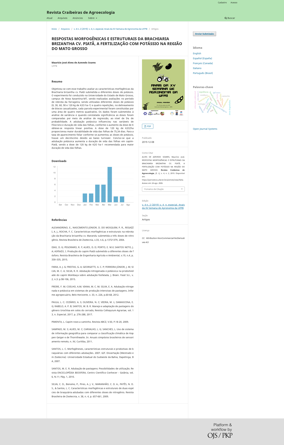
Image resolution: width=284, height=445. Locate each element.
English (197, 53)
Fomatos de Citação (154, 189)
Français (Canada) (203, 63)
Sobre (91, 18)
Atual (49, 18)
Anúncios (78, 18)
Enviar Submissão (204, 33)
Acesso (234, 2)
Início (54, 28)
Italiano (197, 68)
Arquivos (62, 18)
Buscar (231, 18)
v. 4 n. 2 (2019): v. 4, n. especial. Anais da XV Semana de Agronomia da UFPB (110, 28)
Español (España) (202, 58)
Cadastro (222, 2)
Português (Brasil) (203, 73)
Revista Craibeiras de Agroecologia (81, 12)
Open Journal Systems (205, 128)
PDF (149, 126)
